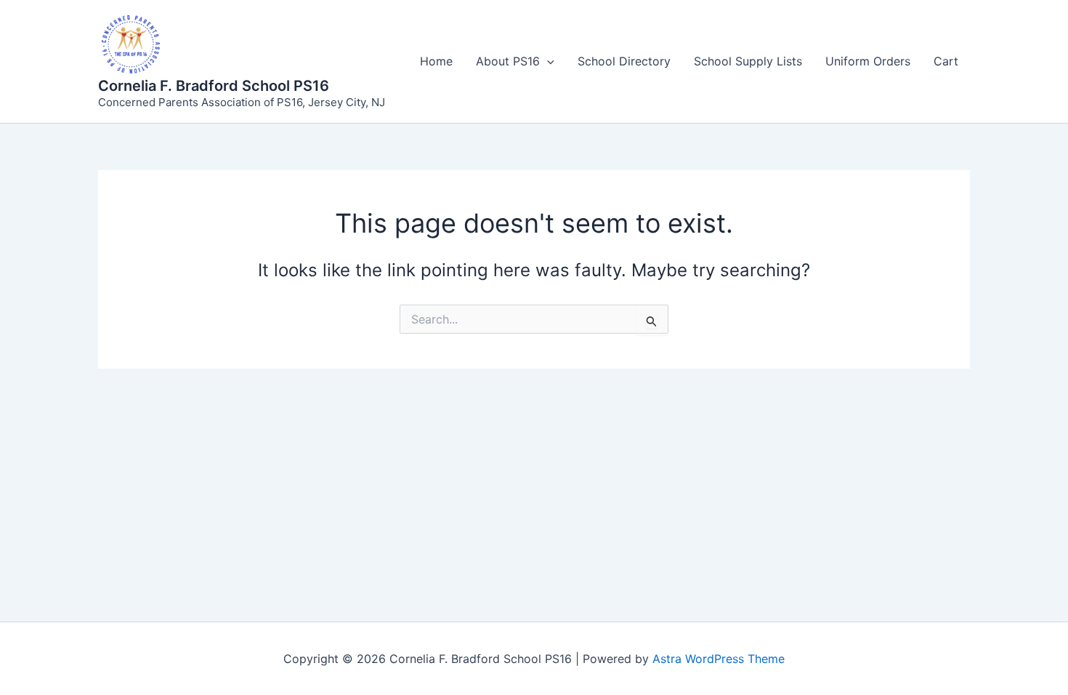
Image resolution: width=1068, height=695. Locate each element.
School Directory (624, 61)
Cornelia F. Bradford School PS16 (213, 86)
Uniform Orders (867, 61)
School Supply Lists (748, 61)
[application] (547, 61)
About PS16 (508, 61)
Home (436, 61)
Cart (946, 61)
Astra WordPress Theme (718, 658)
